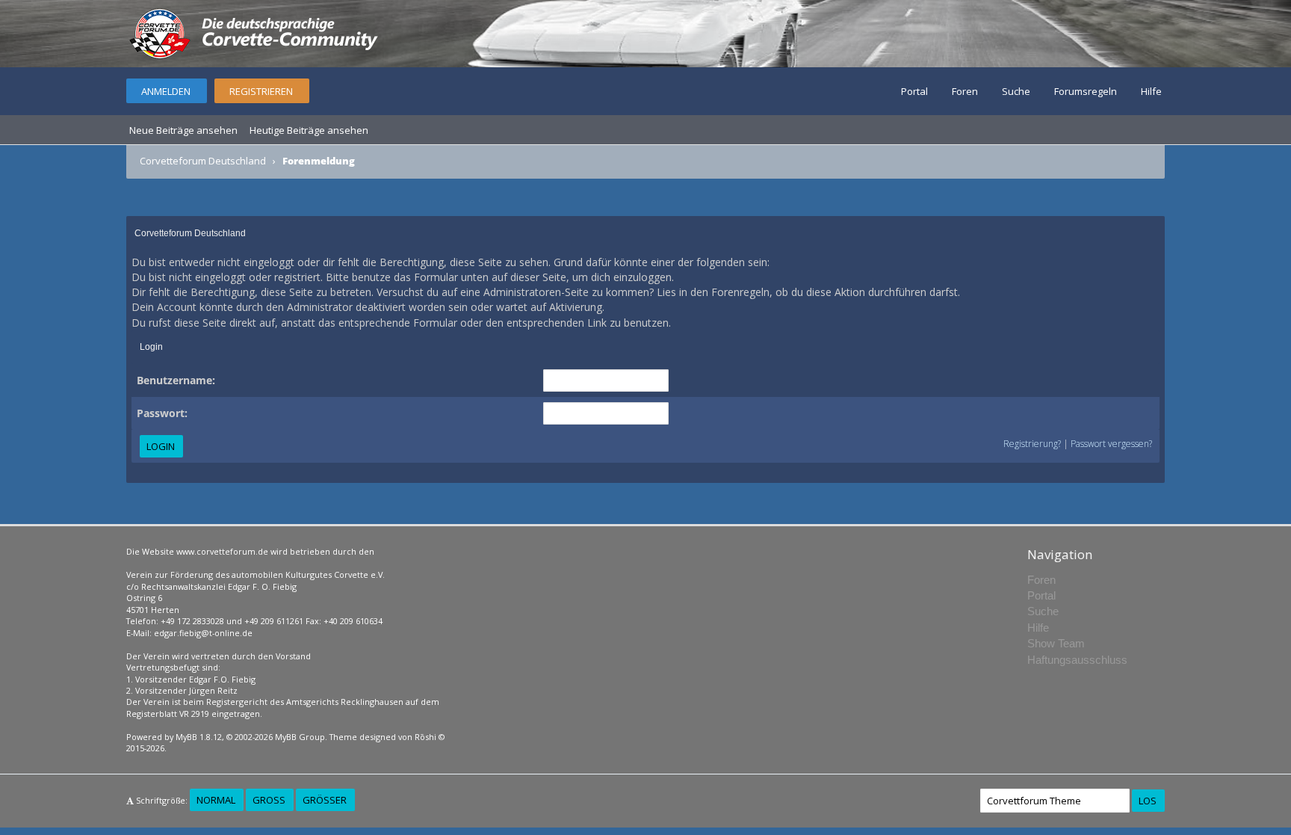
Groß (269, 800)
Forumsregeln (1085, 91)
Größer (325, 800)
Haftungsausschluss (1077, 659)
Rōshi (425, 736)
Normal (215, 800)
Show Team (1056, 643)
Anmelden (166, 91)
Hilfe (1151, 91)
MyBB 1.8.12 (199, 736)
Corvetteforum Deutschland (203, 160)
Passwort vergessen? (1111, 443)
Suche (1016, 91)
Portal (914, 91)
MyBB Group (300, 736)
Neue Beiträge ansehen (183, 130)
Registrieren (261, 91)
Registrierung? (1032, 443)
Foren (965, 91)
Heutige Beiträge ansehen (309, 130)
